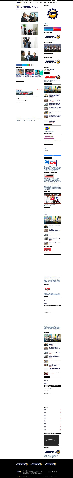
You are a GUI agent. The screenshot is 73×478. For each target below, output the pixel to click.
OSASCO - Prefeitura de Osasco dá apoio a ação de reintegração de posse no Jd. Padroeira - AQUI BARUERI (55, 116)
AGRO (54, 2)
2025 (52, 409)
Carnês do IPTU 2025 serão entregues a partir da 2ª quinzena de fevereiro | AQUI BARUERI (39, 76)
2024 (52, 411)
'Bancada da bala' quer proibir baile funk (54, 372)
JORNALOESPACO (53, 276)
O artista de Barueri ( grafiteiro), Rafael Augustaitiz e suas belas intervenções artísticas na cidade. (54, 121)
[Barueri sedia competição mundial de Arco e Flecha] (46, 112)
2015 (52, 423)
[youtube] (56, 0)
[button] (56, 2)
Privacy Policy (51, 476)
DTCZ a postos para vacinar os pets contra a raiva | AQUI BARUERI (20, 76)
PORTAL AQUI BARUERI (50, 69)
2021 (52, 414)
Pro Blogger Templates (22, 476)
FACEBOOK (45, 303)
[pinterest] (56, 472)
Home (24, 2)
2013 (52, 426)
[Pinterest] (29, 65)
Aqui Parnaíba (46, 380)
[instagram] (57, 28)
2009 (52, 430)
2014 (52, 424)
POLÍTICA (31, 2)
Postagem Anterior (19, 89)
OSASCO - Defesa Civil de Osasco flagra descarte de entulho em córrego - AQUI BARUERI (55, 108)
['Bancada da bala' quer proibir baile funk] (46, 373)
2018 (52, 418)
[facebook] (51, 0)
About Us (46, 476)
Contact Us (55, 476)
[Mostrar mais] (33, 65)
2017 (52, 420)
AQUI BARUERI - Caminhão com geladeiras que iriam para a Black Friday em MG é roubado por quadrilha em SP (54, 100)
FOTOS (19, 0)
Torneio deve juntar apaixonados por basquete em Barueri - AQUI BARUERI (54, 104)
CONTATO (45, 214)
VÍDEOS (22, 0)
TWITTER (45, 300)
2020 (52, 415)
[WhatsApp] (28, 65)
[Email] (31, 65)
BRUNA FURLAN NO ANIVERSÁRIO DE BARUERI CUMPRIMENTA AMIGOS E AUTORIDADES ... (54, 95)
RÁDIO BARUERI (25, 0)
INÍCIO (17, 0)
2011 (52, 429)
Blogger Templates (28, 476)
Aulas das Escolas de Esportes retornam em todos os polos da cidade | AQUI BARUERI (29, 76)
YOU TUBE (45, 382)
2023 (52, 412)
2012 (52, 427)
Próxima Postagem (40, 89)
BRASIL (41, 2)
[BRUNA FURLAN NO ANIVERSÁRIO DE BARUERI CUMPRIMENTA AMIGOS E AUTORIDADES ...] (46, 95)
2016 (52, 421)
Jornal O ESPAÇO (46, 276)
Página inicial (18, 5)
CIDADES (27, 2)
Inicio (45, 379)
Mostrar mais (48, 70)
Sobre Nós (29, 0)
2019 (52, 417)
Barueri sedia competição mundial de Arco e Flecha (55, 112)
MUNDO (45, 2)
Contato (32, 0)
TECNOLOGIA (50, 2)
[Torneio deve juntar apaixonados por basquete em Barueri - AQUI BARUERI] (46, 104)
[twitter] (55, 0)
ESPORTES (36, 2)
